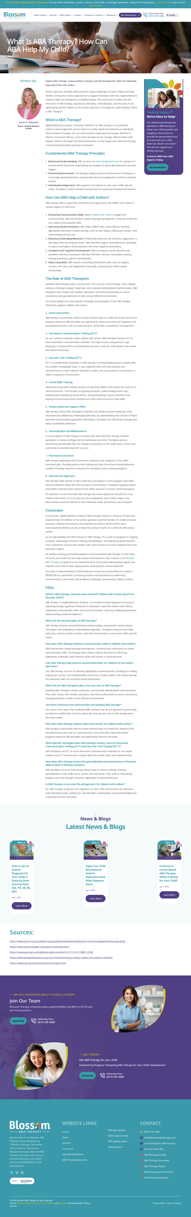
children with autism (101, 215)
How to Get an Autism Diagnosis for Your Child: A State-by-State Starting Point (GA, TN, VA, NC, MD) (22, 878)
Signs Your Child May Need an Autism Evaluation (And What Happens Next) (96, 875)
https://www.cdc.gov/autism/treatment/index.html (38, 963)
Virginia (38, 1203)
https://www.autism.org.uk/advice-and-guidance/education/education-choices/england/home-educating (67, 941)
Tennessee (29, 1203)
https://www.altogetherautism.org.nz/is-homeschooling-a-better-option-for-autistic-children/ (61, 957)
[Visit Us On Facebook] (12, 1173)
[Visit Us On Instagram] (22, 1173)
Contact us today (163, 2)
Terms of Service (174, 1203)
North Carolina (48, 1203)
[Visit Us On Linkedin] (17, 1173)
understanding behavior (107, 161)
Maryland (63, 1203)
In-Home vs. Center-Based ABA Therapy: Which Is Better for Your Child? (169, 873)
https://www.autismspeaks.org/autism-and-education (39, 946)
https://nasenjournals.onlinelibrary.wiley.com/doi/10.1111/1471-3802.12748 (51, 952)
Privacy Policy (159, 1203)
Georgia (20, 1203)
